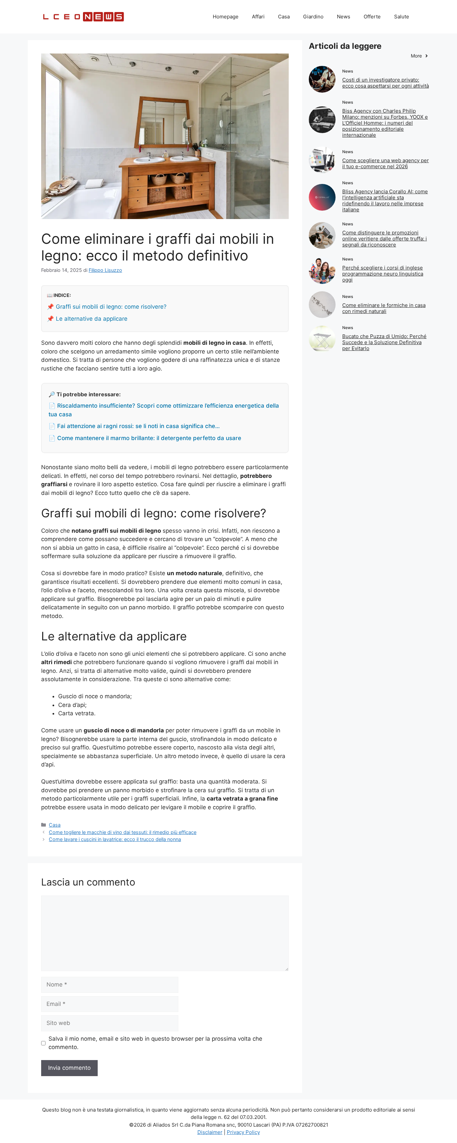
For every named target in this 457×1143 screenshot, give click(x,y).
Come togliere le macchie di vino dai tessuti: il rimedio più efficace (122, 832)
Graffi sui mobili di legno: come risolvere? (111, 306)
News (343, 16)
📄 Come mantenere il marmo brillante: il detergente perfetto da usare (145, 438)
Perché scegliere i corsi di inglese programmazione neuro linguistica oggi (382, 274)
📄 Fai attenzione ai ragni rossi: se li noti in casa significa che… (134, 426)
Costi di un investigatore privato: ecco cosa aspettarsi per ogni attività (385, 83)
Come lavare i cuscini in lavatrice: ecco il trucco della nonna (115, 839)
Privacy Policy (243, 1132)
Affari (258, 16)
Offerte (372, 16)
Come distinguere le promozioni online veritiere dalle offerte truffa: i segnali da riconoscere (384, 238)
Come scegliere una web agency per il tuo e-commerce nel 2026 (385, 163)
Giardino (313, 16)
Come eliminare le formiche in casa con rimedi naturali (384, 308)
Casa (284, 16)
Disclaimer (209, 1132)
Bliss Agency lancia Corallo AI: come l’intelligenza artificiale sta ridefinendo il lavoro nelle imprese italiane (385, 200)
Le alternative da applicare (91, 318)
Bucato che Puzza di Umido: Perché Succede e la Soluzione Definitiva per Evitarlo (384, 342)
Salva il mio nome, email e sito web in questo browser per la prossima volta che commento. (155, 1043)
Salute (401, 16)
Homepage (226, 16)
